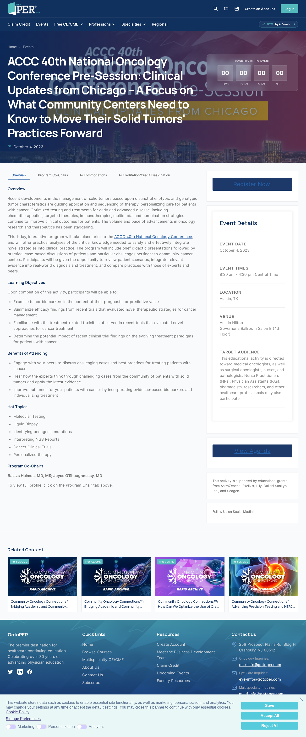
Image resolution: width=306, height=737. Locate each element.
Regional (160, 24)
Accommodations (93, 175)
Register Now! (252, 184)
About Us (90, 667)
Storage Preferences (23, 719)
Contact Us (92, 674)
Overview (19, 175)
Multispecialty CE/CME (103, 659)
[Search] (215, 8)
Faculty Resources (173, 680)
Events (42, 24)
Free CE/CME (66, 24)
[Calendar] (236, 8)
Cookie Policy (17, 712)
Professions (100, 24)
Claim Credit (19, 24)
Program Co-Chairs (53, 175)
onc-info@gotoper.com (260, 664)
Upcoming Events (173, 673)
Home (12, 47)
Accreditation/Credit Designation (144, 175)
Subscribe (91, 682)
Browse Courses (97, 652)
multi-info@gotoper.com (261, 693)
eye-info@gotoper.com (260, 679)
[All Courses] (226, 8)
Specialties (131, 24)
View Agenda (253, 450)
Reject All (269, 726)
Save (269, 706)
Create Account (171, 644)
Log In (289, 9)
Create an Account (260, 9)
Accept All (270, 716)
